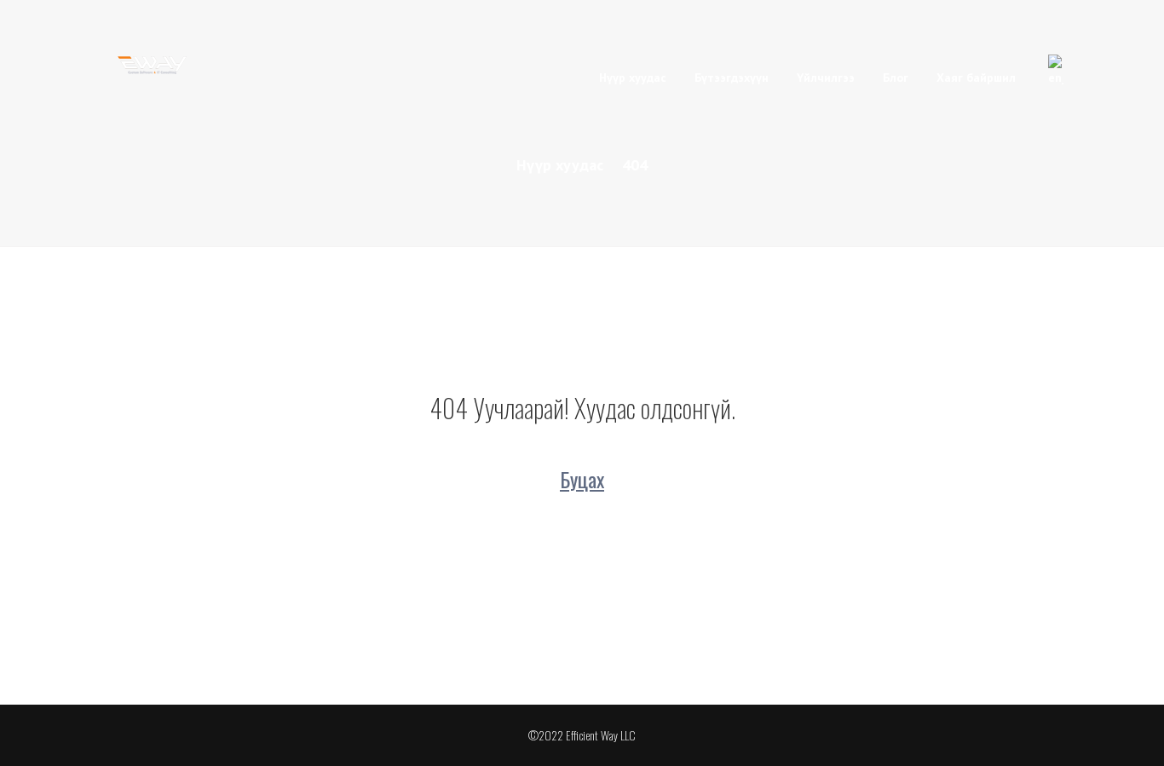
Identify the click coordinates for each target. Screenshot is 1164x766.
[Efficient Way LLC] (153, 62)
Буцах (582, 479)
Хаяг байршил (976, 77)
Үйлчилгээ (826, 77)
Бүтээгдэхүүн (731, 77)
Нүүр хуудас (632, 77)
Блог (895, 77)
